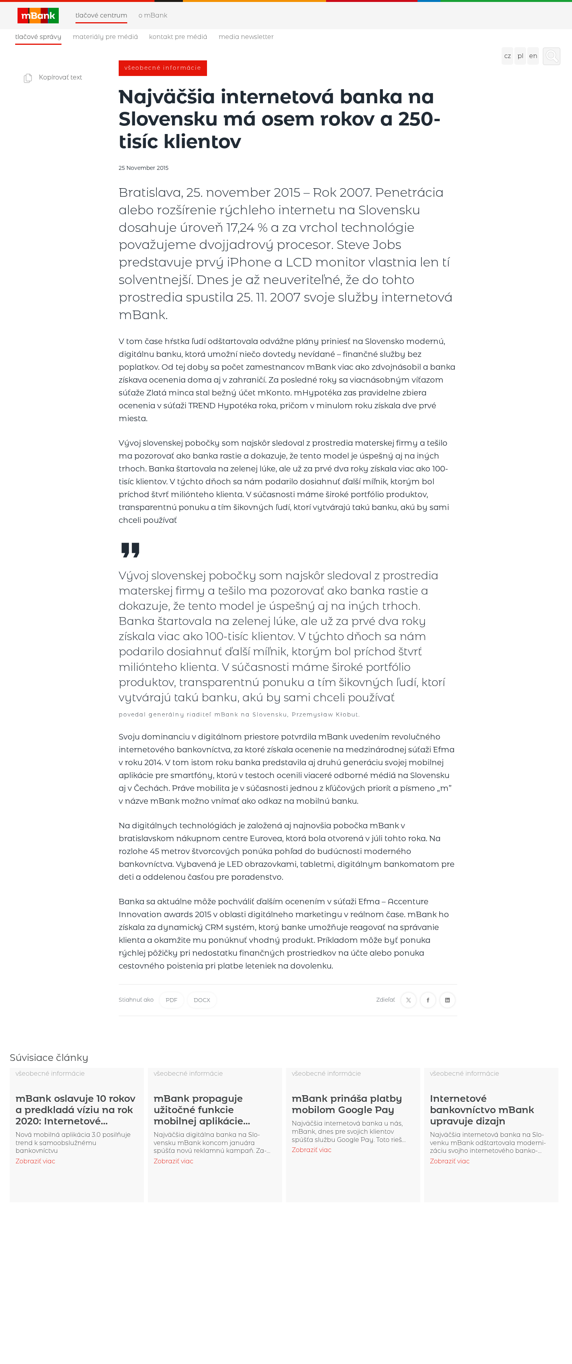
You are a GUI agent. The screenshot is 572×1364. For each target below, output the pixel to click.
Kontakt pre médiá (178, 37)
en (533, 56)
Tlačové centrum (101, 15)
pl (520, 56)
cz (507, 56)
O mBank (153, 15)
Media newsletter (246, 37)
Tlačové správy (38, 37)
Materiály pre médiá (105, 37)
